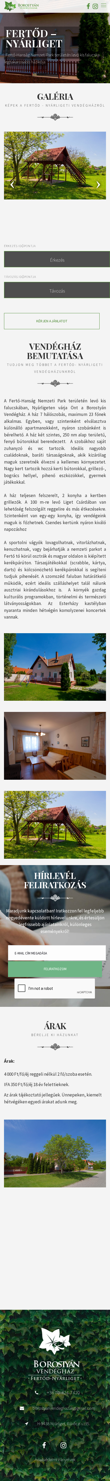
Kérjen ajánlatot (51, 321)
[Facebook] (88, 6)
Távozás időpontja (20, 277)
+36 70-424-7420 (63, 1392)
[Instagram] (94, 6)
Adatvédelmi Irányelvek (55, 1459)
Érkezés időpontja (20, 246)
